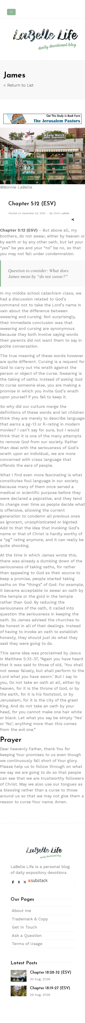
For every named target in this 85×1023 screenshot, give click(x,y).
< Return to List (18, 85)
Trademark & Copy (30, 919)
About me (21, 910)
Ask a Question (27, 935)
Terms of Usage (27, 943)
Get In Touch (24, 927)
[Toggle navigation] (11, 12)
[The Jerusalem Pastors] (42, 119)
